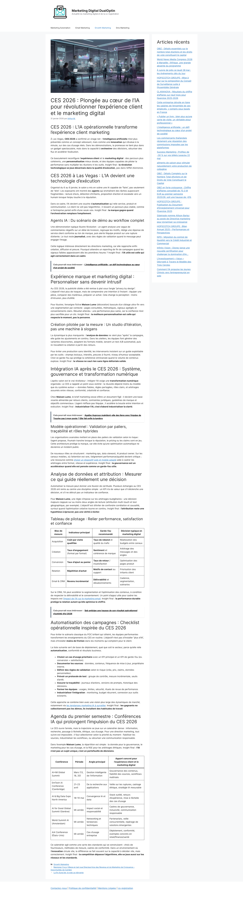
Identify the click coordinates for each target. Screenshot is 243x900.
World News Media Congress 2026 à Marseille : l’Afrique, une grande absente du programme (174, 62)
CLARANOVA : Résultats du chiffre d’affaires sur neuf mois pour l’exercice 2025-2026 (174, 94)
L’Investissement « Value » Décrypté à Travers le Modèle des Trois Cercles (174, 261)
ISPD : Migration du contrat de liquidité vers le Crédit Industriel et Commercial (174, 240)
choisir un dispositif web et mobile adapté (95, 460)
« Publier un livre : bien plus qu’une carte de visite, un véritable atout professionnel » (174, 119)
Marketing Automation (60, 28)
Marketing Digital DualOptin (93, 11)
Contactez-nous (59, 888)
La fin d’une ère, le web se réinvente (69, 873)
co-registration (125, 888)
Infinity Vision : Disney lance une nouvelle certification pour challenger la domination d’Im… (173, 251)
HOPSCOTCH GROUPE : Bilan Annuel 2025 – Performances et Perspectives (173, 229)
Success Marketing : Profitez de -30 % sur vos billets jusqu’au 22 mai (173, 155)
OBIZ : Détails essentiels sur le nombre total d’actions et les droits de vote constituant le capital (174, 51)
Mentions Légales (107, 888)
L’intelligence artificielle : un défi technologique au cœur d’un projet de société (174, 130)
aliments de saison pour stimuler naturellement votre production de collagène (174, 165)
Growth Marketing (103, 28)
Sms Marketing (122, 28)
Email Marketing (82, 28)
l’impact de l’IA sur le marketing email (82, 598)
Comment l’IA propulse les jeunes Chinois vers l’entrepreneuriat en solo (174, 272)
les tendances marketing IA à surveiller (86, 705)
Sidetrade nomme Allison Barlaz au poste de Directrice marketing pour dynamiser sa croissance (173, 218)
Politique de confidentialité (82, 888)
